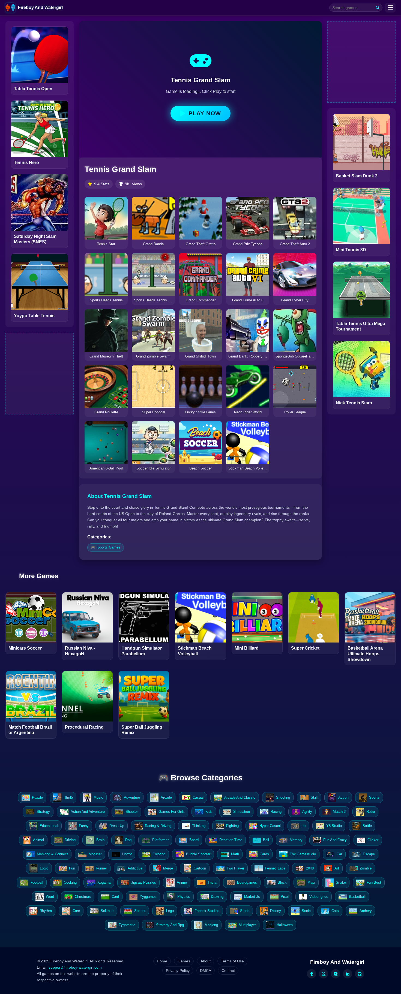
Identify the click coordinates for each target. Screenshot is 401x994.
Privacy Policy (178, 970)
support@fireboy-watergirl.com (75, 967)
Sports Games (108, 547)
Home (162, 961)
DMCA (205, 970)
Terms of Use (232, 961)
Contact (228, 970)
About (205, 961)
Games (184, 961)
